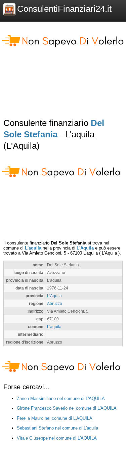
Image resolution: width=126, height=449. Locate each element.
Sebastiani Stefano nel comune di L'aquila (57, 428)
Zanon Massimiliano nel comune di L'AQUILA (61, 398)
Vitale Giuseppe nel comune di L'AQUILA (57, 438)
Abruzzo (54, 303)
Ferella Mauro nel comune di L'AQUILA (54, 418)
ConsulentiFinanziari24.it (64, 9)
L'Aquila (85, 248)
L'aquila (33, 248)
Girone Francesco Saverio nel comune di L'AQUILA (67, 408)
